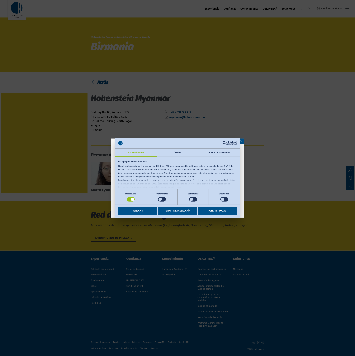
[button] (241, 141)
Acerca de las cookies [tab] (219, 152)
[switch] (162, 199)
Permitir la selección (178, 211)
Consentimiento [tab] (136, 152)
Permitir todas (217, 211)
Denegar (137, 211)
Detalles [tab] (178, 152)
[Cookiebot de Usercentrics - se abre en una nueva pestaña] (225, 143)
